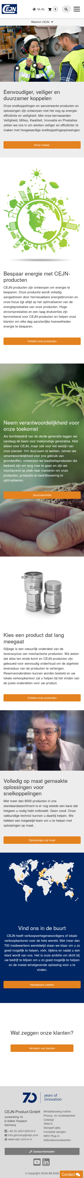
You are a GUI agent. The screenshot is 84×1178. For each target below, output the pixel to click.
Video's (48, 1123)
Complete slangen (55, 1132)
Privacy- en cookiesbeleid (59, 1115)
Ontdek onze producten (42, 341)
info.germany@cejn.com (23, 1135)
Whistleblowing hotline (57, 1111)
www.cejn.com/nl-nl (20, 1139)
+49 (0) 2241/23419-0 (21, 1131)
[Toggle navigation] (76, 9)
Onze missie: (42, 145)
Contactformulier (44, 1151)
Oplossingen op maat (42, 840)
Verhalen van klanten (42, 1048)
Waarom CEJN (40, 22)
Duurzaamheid (42, 495)
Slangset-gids (52, 1128)
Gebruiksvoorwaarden (57, 1140)
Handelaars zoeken (42, 985)
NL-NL (41, 9)
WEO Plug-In (52, 1136)
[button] (35, 65)
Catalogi (49, 1119)
